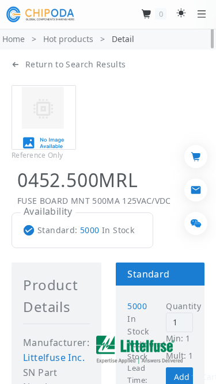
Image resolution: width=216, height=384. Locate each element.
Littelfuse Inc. (54, 357)
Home (13, 38)
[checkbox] (81, 230)
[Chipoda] (40, 14)
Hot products (68, 38)
